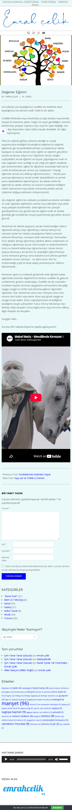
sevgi (37, 716)
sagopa (57, 708)
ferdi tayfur (8, 696)
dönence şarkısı (43, 692)
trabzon (21, 720)
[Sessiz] (56, 759)
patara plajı (26, 708)
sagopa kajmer (14, 712)
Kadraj (7, 607)
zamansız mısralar (15, 724)
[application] (36, 759)
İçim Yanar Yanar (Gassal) (18, 655)
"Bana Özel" (10, 596)
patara (66, 704)
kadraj (23, 699)
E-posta (6, 551)
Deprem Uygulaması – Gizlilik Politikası (21, 1)
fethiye (19, 696)
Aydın (16, 687)
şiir (56, 723)
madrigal (57, 699)
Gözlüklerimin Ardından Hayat (35, 474)
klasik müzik (44, 699)
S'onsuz (8, 618)
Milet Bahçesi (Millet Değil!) (18, 670)
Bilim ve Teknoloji (13, 599)
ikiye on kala (11, 699)
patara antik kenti (11, 708)
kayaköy (32, 699)
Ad (4, 544)
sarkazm (7, 716)
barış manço (41, 687)
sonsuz (47, 716)
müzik (33, 704)
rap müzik (45, 708)
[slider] (64, 759)
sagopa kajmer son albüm (38, 712)
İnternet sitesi (5, 559)
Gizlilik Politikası (48, 1)
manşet (15, 703)
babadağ (27, 688)
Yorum (6, 508)
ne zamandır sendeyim (49, 704)
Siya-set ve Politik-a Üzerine (30, 478)
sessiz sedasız (22, 716)
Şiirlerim (46, 724)
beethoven (20, 692)
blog (30, 691)
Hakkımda (63, 1)
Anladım (57, 807)
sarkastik (57, 712)
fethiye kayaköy (32, 696)
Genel (29, 96)
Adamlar (7, 688)
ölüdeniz (35, 724)
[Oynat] (6, 759)
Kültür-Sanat (11, 610)
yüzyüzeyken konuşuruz (55, 720)
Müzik (7, 614)
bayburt (9, 692)
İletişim (35, 4)
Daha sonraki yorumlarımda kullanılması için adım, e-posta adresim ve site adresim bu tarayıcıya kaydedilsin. (35, 568)
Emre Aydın (59, 691)
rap (36, 708)
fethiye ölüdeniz (49, 696)
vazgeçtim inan (34, 720)
